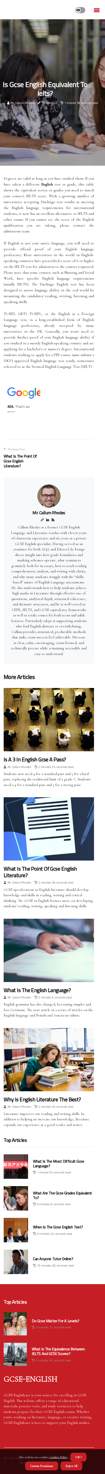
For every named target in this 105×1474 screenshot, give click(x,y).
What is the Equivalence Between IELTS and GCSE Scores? (58, 1351)
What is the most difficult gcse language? (58, 1163)
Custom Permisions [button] (41, 1466)
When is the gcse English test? (58, 1227)
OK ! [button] (78, 1457)
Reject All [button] (71, 1466)
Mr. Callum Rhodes (22, 103)
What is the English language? (37, 990)
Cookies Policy (58, 1457)
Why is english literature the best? (42, 1099)
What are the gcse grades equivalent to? (62, 1195)
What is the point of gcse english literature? (40, 871)
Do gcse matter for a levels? (55, 1321)
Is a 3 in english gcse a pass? (35, 759)
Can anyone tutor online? (53, 1258)
